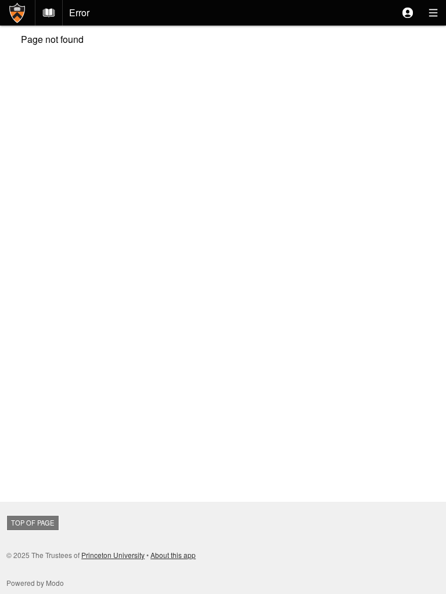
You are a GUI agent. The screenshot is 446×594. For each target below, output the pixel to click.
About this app (173, 555)
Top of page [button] (32, 522)
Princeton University (113, 555)
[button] (407, 13)
